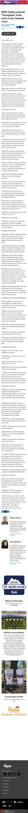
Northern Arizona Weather (14, 633)
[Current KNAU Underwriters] (14, 711)
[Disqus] (14, 740)
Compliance (6, 790)
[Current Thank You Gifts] (14, 676)
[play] (2, 811)
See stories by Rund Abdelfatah (15, 563)
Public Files (5, 783)
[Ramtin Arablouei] (4, 520)
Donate (23, 2)
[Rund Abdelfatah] (4, 544)
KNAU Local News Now (14, 601)
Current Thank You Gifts (14, 697)
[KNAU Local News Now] (14, 585)
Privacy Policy (6, 780)
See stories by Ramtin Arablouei (16, 534)
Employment (6, 787)
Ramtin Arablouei (10, 24)
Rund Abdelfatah (5, 26)
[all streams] (26, 811)
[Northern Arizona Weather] (14, 620)
